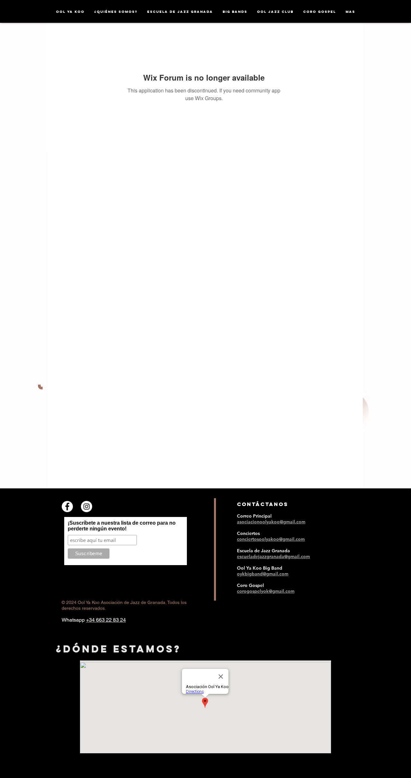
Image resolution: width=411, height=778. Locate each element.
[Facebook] (67, 506)
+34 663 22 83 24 (106, 620)
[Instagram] (86, 506)
